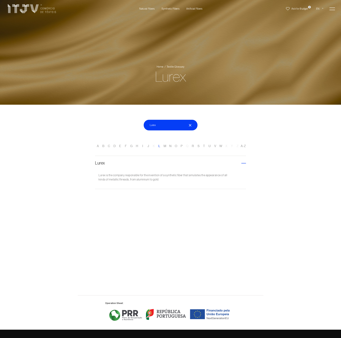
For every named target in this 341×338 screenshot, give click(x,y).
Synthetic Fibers (170, 8)
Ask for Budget (299, 8)
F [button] (126, 146)
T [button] (204, 146)
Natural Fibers (147, 8)
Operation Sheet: (114, 303)
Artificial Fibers (194, 8)
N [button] (170, 146)
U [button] (210, 146)
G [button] (131, 146)
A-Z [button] (243, 146)
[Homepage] (32, 8)
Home (160, 66)
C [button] (109, 146)
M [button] (165, 146)
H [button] (137, 146)
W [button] (220, 146)
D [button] (114, 146)
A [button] (98, 146)
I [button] (142, 146)
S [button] (198, 146)
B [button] (103, 146)
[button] (332, 8)
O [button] (176, 146)
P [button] (182, 146)
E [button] (120, 146)
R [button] (193, 146)
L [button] (159, 146)
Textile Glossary (175, 66)
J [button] (148, 146)
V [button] (215, 146)
